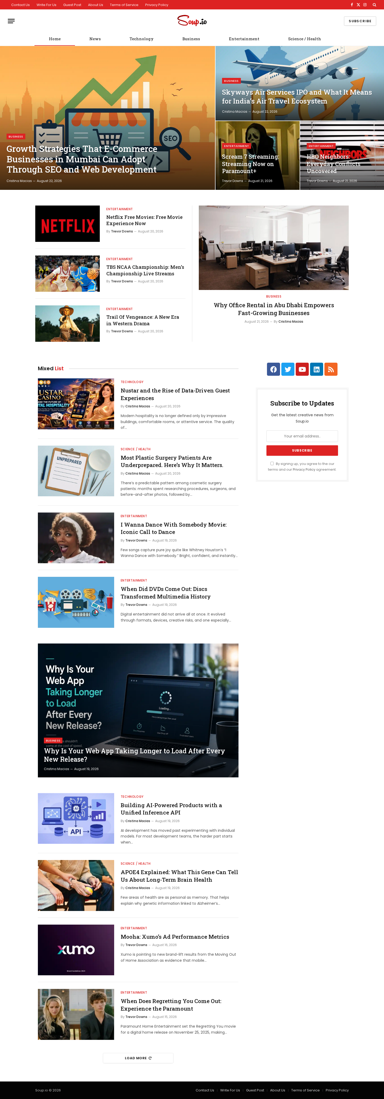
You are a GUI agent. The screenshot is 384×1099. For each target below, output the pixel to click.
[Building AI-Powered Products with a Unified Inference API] (76, 818)
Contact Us (20, 4)
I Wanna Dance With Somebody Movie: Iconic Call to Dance (173, 528)
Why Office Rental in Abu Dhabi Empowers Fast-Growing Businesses (274, 309)
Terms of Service (124, 4)
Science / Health (304, 38)
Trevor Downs (232, 181)
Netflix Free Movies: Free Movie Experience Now (144, 220)
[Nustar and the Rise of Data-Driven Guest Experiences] (76, 403)
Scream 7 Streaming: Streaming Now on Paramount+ (250, 164)
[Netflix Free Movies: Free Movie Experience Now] (67, 224)
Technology (142, 38)
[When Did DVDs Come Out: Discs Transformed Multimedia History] (76, 602)
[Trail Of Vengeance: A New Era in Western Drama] (67, 323)
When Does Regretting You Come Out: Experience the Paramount (171, 1004)
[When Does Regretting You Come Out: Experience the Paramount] (76, 1014)
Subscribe (360, 21)
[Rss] (331, 369)
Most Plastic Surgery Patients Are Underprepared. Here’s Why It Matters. (172, 461)
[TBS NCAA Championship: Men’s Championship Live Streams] (67, 273)
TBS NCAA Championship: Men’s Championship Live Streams (145, 270)
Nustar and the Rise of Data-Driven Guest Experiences (175, 394)
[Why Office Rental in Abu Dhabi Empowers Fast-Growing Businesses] (274, 248)
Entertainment (244, 38)
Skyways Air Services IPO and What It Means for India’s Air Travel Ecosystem (297, 96)
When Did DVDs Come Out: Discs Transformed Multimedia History (166, 592)
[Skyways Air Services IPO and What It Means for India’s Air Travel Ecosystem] (300, 83)
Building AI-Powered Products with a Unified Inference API (171, 808)
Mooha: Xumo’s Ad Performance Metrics (175, 936)
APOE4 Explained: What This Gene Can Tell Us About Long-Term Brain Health (179, 875)
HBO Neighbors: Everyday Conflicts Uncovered (333, 164)
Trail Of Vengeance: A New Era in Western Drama (142, 320)
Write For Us (46, 4)
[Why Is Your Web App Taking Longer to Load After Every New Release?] (138, 710)
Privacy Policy (156, 4)
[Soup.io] (192, 21)
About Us (95, 4)
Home (55, 38)
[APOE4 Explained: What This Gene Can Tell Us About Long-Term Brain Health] (76, 885)
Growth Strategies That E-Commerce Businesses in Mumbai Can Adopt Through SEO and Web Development (82, 159)
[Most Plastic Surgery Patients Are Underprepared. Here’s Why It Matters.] (76, 471)
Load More (136, 1058)
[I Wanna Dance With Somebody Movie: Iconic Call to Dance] (76, 538)
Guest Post (72, 4)
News (95, 38)
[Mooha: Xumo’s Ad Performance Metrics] (76, 950)
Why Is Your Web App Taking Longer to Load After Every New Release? (134, 755)
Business (191, 38)
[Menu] (11, 21)
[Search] (374, 4)
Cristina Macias (19, 181)
